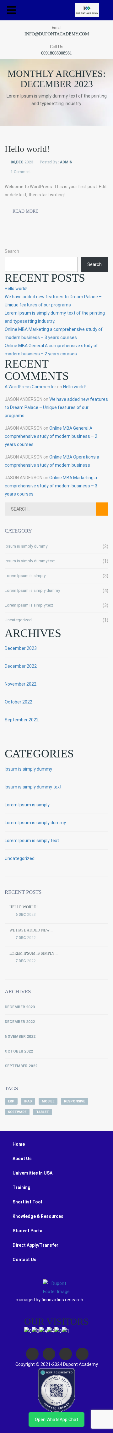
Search (12, 251)
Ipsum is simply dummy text (30, 561)
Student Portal (28, 1230)
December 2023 (21, 648)
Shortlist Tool (27, 1201)
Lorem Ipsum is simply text (29, 605)
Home (19, 1144)
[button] (11, 10)
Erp (11, 1101)
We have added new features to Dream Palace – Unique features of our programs (56, 407)
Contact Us (24, 1259)
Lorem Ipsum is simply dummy (32, 590)
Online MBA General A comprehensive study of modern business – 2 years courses (51, 436)
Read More (24, 211)
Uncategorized (18, 620)
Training (21, 1187)
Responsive (74, 1101)
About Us (22, 1158)
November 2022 (20, 684)
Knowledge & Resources (38, 1216)
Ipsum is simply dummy (26, 546)
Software (17, 1112)
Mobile (48, 1101)
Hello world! (16, 288)
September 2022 (22, 719)
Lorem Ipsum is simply (25, 575)
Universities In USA (32, 1173)
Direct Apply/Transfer (35, 1245)
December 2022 (21, 666)
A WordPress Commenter (30, 386)
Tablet (42, 1112)
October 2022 (18, 701)
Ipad (28, 1101)
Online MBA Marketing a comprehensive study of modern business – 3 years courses (51, 485)
